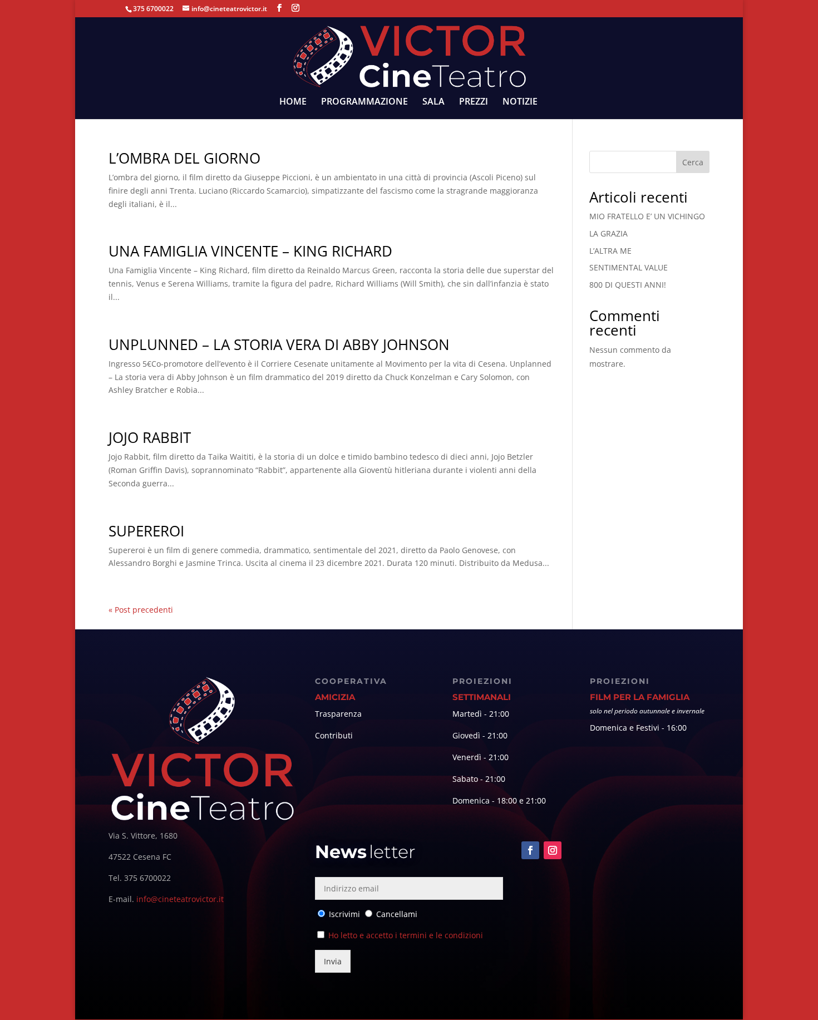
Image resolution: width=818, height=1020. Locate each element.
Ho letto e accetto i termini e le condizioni (405, 935)
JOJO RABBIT (150, 437)
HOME (293, 102)
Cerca (692, 162)
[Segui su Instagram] (552, 850)
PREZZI (473, 102)
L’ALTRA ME (610, 250)
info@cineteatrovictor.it (180, 899)
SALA (433, 102)
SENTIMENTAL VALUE (628, 267)
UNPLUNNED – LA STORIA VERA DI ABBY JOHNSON (279, 344)
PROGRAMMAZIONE (364, 102)
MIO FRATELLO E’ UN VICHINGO (647, 216)
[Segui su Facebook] (530, 850)
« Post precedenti (141, 609)
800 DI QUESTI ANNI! (627, 284)
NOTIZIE (520, 102)
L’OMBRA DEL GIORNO (184, 158)
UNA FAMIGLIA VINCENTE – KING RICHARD (250, 251)
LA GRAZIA (608, 233)
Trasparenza (338, 713)
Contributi (334, 735)
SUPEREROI (146, 531)
